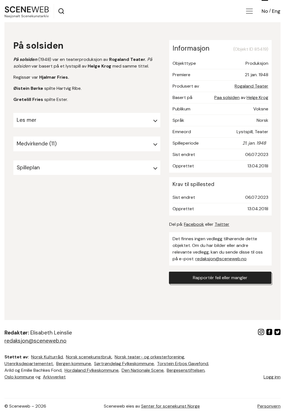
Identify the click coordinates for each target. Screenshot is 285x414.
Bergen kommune (73, 363)
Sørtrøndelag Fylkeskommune (124, 363)
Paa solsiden (227, 97)
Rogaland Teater (251, 86)
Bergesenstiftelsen (186, 370)
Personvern (269, 406)
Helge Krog (257, 97)
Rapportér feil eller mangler (220, 278)
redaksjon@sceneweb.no (221, 259)
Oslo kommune (19, 377)
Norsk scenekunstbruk (89, 357)
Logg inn (272, 377)
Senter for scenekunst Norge (170, 406)
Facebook (194, 224)
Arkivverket (54, 377)
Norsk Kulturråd (47, 357)
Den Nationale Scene (143, 370)
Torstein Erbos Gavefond (182, 363)
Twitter (222, 224)
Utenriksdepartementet (28, 363)
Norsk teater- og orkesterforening (149, 357)
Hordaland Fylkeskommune (92, 370)
